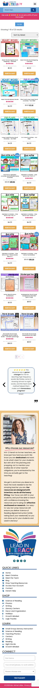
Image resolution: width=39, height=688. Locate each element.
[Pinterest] (25, 561)
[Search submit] (33, 10)
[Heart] (14, 561)
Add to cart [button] (10, 73)
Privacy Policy (29, 685)
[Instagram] (21, 561)
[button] (35, 4)
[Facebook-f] (18, 561)
